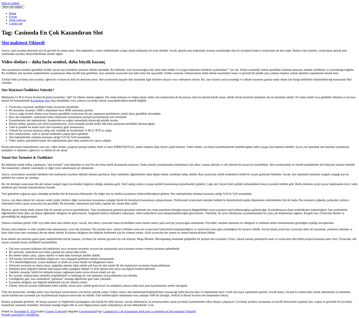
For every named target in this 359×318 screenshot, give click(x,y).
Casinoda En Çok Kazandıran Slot (123, 311)
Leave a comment (169, 311)
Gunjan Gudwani (55, 311)
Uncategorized (87, 311)
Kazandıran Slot (40, 100)
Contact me (15, 23)
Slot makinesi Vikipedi (23, 42)
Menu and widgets (13, 6)
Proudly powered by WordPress (20, 314)
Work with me (17, 20)
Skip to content (10, 3)
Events (13, 16)
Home (12, 13)
